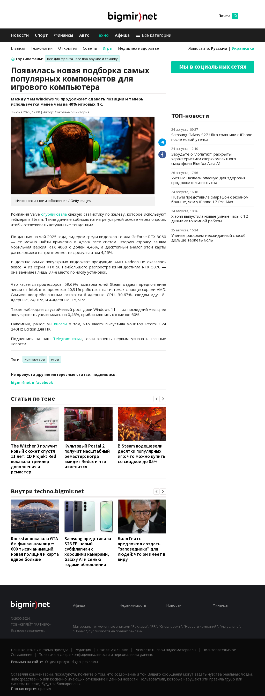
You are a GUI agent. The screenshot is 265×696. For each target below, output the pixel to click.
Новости (20, 35)
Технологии (42, 48)
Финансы (63, 35)
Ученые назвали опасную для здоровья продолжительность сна (208, 180)
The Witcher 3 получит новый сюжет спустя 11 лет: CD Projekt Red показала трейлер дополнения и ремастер (34, 459)
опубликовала (54, 214)
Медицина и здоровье (138, 48)
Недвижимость (133, 605)
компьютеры (35, 359)
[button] (156, 399)
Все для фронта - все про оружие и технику (82, 58)
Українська (243, 48)
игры (55, 359)
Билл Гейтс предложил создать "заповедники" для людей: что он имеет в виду (141, 549)
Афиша (122, 35)
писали (60, 323)
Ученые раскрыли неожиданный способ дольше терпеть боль (208, 238)
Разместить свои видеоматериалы (165, 649)
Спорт (41, 35)
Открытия (67, 48)
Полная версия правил (31, 688)
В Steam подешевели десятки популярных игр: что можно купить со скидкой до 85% (141, 453)
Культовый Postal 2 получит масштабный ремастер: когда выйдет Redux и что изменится (87, 456)
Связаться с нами (112, 649)
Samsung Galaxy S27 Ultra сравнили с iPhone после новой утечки (211, 137)
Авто (84, 35)
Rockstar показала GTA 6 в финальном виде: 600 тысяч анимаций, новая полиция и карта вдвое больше (35, 549)
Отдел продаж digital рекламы (71, 661)
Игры (107, 48)
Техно (102, 35)
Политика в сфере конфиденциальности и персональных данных (96, 654)
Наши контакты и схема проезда (39, 649)
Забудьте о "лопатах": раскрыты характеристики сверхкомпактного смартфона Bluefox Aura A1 (203, 158)
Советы (90, 48)
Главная (18, 48)
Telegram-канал (67, 338)
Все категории (156, 35)
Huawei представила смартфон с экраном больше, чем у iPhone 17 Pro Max (209, 199)
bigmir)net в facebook (32, 382)
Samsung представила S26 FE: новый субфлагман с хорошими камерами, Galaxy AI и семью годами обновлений (87, 551)
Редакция (83, 649)
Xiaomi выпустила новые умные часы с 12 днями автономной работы (209, 218)
